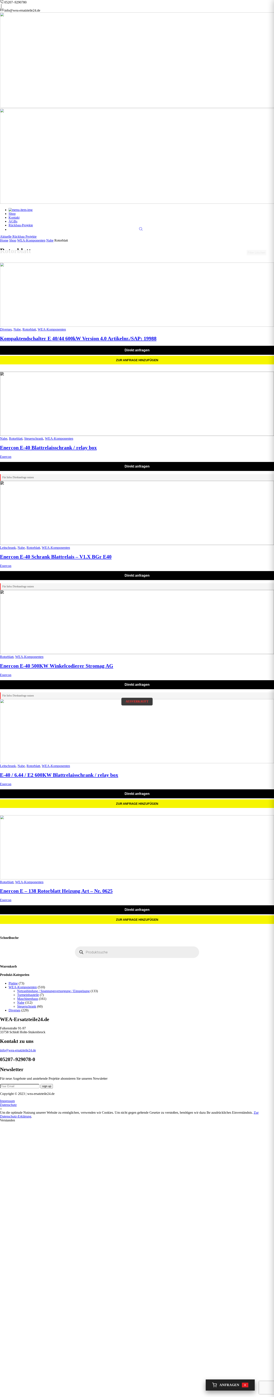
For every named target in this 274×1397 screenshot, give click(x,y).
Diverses (6, 329)
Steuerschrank (33, 438)
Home (4, 240)
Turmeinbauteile (28, 995)
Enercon (5, 457)
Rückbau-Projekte (21, 225)
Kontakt (14, 217)
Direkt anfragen (137, 350)
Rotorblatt (29, 329)
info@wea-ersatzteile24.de (18, 1050)
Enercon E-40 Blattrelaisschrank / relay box (48, 447)
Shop (12, 213)
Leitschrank (8, 547)
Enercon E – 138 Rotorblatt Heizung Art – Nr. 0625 (56, 891)
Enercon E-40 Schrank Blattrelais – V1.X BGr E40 (56, 557)
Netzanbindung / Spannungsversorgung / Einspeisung (53, 991)
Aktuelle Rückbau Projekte (18, 236)
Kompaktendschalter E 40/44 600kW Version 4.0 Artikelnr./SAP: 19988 (78, 338)
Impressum (7, 1101)
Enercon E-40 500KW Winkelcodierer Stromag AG (56, 666)
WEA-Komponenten (31, 240)
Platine (13, 983)
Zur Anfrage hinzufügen (137, 360)
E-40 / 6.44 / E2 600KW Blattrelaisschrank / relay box (59, 775)
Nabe (50, 240)
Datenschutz (8, 1105)
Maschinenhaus (27, 999)
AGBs (13, 221)
